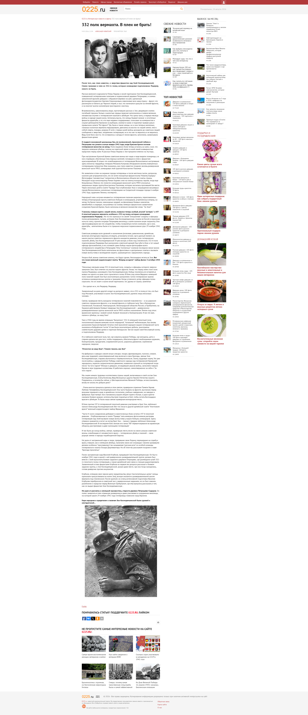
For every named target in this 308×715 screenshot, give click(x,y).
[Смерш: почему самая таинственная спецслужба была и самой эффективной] (121, 672)
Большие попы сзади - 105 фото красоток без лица (182, 272)
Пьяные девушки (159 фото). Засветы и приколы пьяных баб (182, 218)
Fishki (84, 606)
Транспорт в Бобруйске (157, 2)
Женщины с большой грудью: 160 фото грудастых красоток (181, 350)
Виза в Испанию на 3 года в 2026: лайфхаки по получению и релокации (216, 101)
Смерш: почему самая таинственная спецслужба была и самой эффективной (120, 685)
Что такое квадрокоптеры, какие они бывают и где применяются (216, 67)
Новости (95, 2)
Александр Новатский (103, 31)
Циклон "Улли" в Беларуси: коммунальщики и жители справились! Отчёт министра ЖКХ (216, 27)
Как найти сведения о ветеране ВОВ (118, 656)
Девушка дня (182, 2)
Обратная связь (163, 702)
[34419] (211, 217)
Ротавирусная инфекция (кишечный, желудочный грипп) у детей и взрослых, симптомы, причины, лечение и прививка (182, 325)
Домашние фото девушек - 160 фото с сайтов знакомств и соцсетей (183, 208)
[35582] (211, 151)
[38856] (211, 254)
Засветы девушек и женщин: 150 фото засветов (180, 150)
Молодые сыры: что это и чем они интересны (183, 60)
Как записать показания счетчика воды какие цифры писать (215, 111)
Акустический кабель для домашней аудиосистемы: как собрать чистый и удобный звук (216, 78)
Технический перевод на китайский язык (182, 29)
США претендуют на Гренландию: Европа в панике (214, 40)
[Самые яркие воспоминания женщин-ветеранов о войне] (94, 644)
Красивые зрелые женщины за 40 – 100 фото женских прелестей (183, 139)
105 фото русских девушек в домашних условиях (183, 170)
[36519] (211, 325)
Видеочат (171, 2)
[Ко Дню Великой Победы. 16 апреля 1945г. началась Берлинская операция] (148, 672)
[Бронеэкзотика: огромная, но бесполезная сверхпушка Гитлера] (94, 672)
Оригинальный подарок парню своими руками (208, 232)
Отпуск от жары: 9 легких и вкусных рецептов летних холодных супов (210, 307)
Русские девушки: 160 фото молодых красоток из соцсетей (183, 252)
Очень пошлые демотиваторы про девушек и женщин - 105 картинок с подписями (183, 115)
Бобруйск (86, 2)
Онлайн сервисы (140, 2)
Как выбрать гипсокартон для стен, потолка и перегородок (182, 51)
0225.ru (84, 701)
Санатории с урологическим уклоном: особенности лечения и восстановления (182, 40)
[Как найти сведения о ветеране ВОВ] (121, 644)
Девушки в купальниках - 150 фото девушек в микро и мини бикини (183, 104)
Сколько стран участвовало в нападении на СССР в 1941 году (147, 657)
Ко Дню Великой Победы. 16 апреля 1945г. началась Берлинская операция (147, 685)
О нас (160, 708)
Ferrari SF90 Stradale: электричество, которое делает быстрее (215, 90)
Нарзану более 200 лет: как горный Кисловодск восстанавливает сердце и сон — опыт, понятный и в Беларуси (183, 71)
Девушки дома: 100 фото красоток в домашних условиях (182, 292)
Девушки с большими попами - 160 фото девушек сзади (183, 160)
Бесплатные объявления (123, 2)
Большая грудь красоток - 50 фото (182, 189)
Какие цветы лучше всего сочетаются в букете (209, 165)
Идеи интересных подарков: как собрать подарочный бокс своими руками (211, 199)
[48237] (211, 183)
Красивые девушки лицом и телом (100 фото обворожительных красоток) (183, 128)
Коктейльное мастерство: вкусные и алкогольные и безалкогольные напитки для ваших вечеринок (211, 271)
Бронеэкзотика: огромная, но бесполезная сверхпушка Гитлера (94, 685)
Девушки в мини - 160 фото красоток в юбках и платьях (183, 198)
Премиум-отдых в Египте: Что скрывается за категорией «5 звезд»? (215, 122)
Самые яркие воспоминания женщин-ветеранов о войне (94, 656)
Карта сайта (162, 705)
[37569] (211, 291)
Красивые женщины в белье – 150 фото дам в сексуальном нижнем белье (183, 180)
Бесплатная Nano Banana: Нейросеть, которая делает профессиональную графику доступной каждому (215, 53)
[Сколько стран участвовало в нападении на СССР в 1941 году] (148, 644)
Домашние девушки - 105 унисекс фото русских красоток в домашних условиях (182, 230)
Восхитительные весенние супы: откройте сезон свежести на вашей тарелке (210, 341)
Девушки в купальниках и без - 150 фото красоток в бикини (182, 262)
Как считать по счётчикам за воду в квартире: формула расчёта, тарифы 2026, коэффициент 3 (183, 84)
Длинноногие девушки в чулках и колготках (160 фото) (182, 241)
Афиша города (106, 2)
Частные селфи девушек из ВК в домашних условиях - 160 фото (183, 282)
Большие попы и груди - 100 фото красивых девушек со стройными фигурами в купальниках (182, 338)
